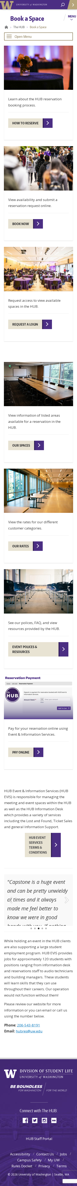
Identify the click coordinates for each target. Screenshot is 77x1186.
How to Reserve (25, 123)
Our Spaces (21, 445)
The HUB (19, 27)
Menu (72, 16)
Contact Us (45, 1154)
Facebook (27, 1120)
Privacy (44, 1166)
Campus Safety (29, 1160)
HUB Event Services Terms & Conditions (38, 845)
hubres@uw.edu (29, 1031)
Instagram (45, 1120)
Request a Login (25, 324)
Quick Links (72, 4)
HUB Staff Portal (39, 1138)
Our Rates (20, 546)
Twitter (36, 1120)
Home (5, 27)
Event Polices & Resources (24, 649)
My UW (54, 1160)
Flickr (55, 1120)
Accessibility (20, 1154)
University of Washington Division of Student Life (38, 1074)
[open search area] (63, 5)
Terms (61, 1166)
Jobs (63, 1154)
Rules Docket (21, 1166)
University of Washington (7, 4)
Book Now (20, 224)
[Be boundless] (38, 1089)
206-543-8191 (28, 1025)
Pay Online (20, 752)
